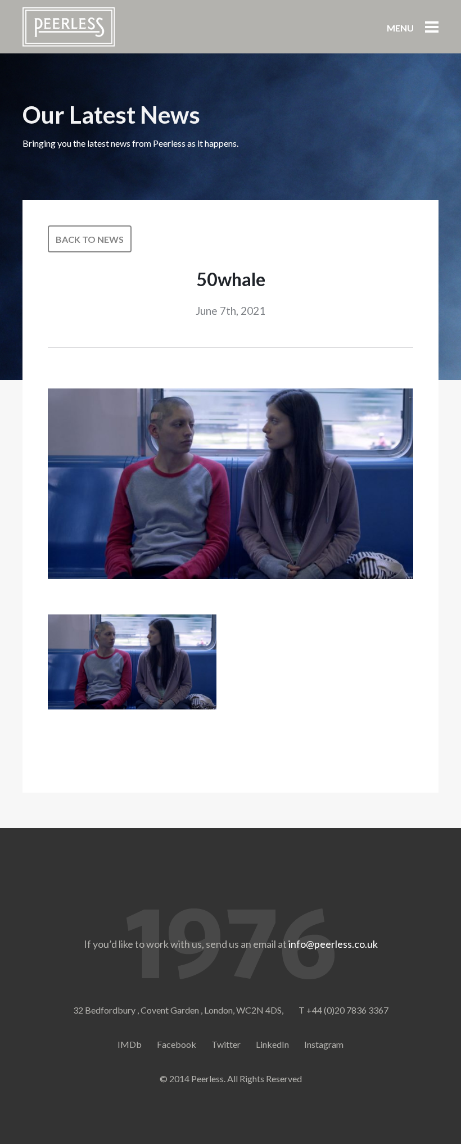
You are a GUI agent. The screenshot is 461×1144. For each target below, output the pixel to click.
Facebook (176, 1044)
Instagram (324, 1044)
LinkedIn (272, 1044)
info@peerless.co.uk (333, 944)
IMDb (129, 1044)
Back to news (90, 239)
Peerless (68, 27)
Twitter (226, 1044)
